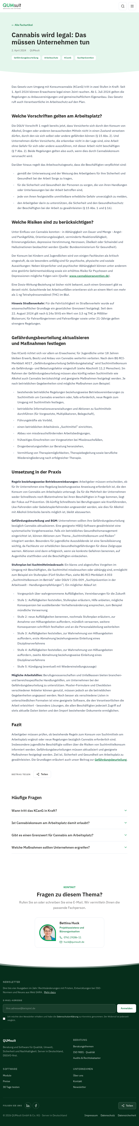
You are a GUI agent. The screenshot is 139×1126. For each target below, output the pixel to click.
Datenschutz (108, 1115)
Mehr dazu (50, 992)
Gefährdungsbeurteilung (111, 759)
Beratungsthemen (83, 1046)
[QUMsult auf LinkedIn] (28, 1105)
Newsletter (79, 1087)
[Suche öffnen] (123, 6)
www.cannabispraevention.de (89, 276)
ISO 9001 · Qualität (84, 1052)
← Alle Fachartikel (22, 25)
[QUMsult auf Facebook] (36, 1105)
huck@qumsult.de (74, 942)
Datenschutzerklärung (67, 1016)
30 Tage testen (11, 1087)
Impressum (91, 1115)
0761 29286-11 (72, 937)
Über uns (78, 1075)
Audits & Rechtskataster (87, 1058)
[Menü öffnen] (132, 6)
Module (7, 1075)
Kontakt (77, 1081)
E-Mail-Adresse (12, 1000)
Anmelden (126, 1008)
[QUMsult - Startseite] (12, 6)
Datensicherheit (127, 1115)
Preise (6, 1081)
